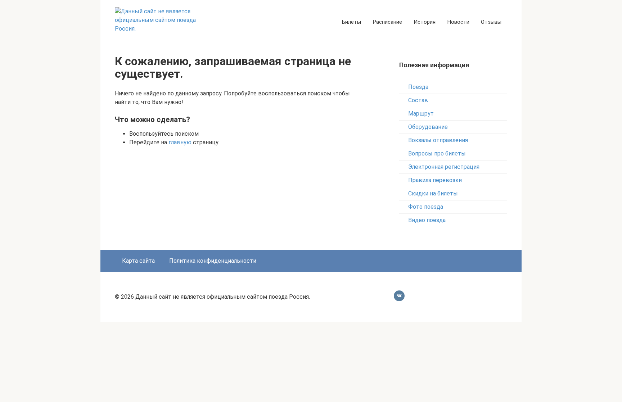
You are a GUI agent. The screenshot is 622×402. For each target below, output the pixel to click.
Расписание (387, 22)
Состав (418, 100)
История (425, 22)
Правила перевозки (435, 180)
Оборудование (428, 126)
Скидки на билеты (433, 193)
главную (179, 142)
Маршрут (421, 113)
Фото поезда (425, 206)
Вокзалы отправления (438, 140)
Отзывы (491, 22)
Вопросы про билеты (437, 153)
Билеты (351, 22)
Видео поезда (427, 220)
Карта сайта (138, 260)
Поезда (418, 86)
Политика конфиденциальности (212, 260)
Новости (458, 22)
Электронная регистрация (443, 166)
